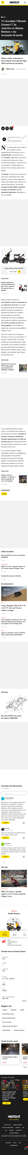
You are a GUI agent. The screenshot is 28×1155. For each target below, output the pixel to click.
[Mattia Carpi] (2, 69)
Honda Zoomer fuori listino (9, 1026)
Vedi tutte (25, 1067)
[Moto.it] (14, 2)
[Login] (2, 2)
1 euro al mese (13, 271)
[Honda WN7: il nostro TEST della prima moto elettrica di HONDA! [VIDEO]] (23, 368)
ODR (23, 1127)
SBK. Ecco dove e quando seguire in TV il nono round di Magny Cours (13, 567)
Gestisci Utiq (18, 1130)
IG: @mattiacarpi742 (21, 69)
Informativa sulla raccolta (7, 1150)
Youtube (4, 1010)
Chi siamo (11, 1130)
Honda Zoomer (14, 913)
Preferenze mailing (14, 1132)
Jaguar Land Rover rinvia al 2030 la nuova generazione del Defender (13, 634)
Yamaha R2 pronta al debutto (11, 576)
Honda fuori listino (19, 1030)
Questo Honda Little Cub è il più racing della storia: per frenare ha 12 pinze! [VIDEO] (9, 1096)
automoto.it (8, 1142)
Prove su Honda (6, 1022)
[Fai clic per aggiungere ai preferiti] (7, 128)
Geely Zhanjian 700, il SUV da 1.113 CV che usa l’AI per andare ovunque (13, 607)
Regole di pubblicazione (7, 1127)
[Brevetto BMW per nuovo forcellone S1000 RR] (14, 704)
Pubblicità (18, 1127)
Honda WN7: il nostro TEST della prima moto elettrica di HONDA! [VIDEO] (8, 367)
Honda (4, 494)
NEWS (4, 1089)
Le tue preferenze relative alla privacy (10, 1152)
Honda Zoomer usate (8, 1014)
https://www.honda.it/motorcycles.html (15, 945)
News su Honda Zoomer (8, 1018)
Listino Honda (6, 1030)
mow (20, 1142)
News (4, 17)
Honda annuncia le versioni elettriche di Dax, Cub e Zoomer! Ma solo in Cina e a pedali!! (8, 286)
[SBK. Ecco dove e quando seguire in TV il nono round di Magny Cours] (14, 878)
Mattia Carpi (10, 69)
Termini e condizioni (17, 1124)
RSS (6, 1130)
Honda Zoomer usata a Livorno (10, 1058)
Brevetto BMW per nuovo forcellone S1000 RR (13, 556)
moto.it (15, 1142)
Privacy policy (7, 1124)
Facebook (13, 1010)
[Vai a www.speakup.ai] (25, 136)
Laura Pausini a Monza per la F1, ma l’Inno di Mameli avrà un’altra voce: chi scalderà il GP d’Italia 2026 (13, 621)
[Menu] (25, 2)
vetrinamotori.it (14, 1145)
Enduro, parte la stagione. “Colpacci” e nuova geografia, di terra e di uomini (8, 478)
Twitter (22, 1010)
